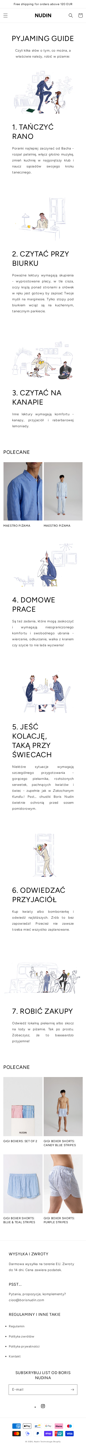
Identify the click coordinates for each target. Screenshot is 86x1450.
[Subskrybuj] (72, 1389)
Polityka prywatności (24, 1346)
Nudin (37, 1441)
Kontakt (15, 1356)
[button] (5, 15)
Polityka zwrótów (21, 1336)
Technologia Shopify (50, 1441)
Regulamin (16, 1326)
